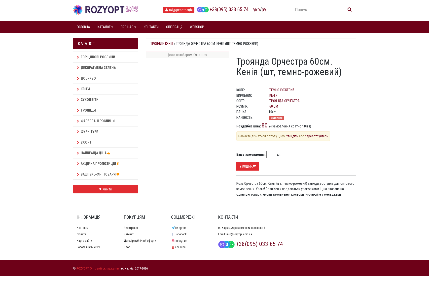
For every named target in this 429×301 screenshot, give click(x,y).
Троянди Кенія (161, 44)
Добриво (88, 78)
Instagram (181, 240)
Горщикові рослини (98, 57)
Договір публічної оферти (140, 240)
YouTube (180, 247)
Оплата (81, 234)
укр (256, 9)
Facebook (181, 234)
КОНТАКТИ (151, 27)
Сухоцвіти (90, 100)
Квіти (85, 89)
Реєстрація (131, 228)
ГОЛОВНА (83, 27)
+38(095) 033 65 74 (229, 9)
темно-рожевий (281, 90)
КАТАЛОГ (104, 27)
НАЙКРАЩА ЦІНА (94, 153)
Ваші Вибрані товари (98, 174)
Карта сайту (84, 240)
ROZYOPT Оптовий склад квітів (97, 268)
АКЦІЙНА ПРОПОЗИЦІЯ (99, 164)
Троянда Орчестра (284, 101)
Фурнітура (89, 132)
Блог (127, 247)
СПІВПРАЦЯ (174, 27)
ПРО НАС (127, 27)
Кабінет (129, 234)
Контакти (82, 228)
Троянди (88, 110)
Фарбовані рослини (98, 121)
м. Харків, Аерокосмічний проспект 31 (242, 228)
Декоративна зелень (98, 68)
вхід (181, 10)
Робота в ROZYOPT (89, 247)
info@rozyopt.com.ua (239, 234)
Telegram (180, 228)
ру (264, 9)
